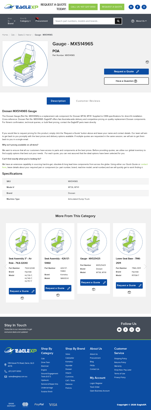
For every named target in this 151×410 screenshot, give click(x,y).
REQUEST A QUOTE (112, 7)
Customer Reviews (88, 100)
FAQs (92, 365)
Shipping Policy (120, 358)
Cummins (69, 377)
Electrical (45, 366)
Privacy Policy (119, 377)
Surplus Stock (46, 391)
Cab (43, 358)
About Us (140, 21)
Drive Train (45, 362)
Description (58, 100)
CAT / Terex (70, 380)
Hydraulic (45, 380)
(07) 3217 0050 (15, 371)
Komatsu (69, 362)
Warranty (118, 366)
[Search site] (118, 21)
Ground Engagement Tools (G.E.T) (49, 375)
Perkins (68, 388)
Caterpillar (69, 358)
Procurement (95, 358)
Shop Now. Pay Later (122, 370)
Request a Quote (124, 71)
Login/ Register (96, 383)
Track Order (95, 387)
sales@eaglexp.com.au (18, 376)
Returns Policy (120, 362)
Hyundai (68, 365)
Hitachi (68, 373)
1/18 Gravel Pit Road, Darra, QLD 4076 (21, 364)
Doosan (68, 369)
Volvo (67, 354)
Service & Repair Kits (49, 384)
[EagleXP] (20, 6)
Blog (92, 362)
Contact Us (94, 369)
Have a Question (125, 81)
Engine (44, 370)
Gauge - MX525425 (90, 258)
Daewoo (68, 384)
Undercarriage (47, 388)
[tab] (58, 101)
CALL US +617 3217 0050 (83, 7)
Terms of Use (119, 373)
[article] (22, 266)
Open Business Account (100, 391)
